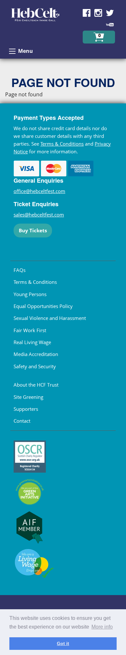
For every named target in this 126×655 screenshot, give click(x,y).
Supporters (26, 409)
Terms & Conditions (62, 143)
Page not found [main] (24, 94)
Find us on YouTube (110, 24)
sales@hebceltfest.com (39, 214)
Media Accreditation (36, 354)
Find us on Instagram (98, 13)
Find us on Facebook (86, 13)
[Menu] (12, 51)
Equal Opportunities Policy (43, 306)
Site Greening (28, 397)
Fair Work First (30, 330)
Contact (22, 421)
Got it (63, 643)
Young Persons (30, 294)
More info (102, 627)
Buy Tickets (33, 230)
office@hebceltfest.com (39, 191)
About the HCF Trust (36, 384)
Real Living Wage (32, 342)
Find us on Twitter (110, 13)
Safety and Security (35, 366)
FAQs (20, 270)
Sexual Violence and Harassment (50, 318)
